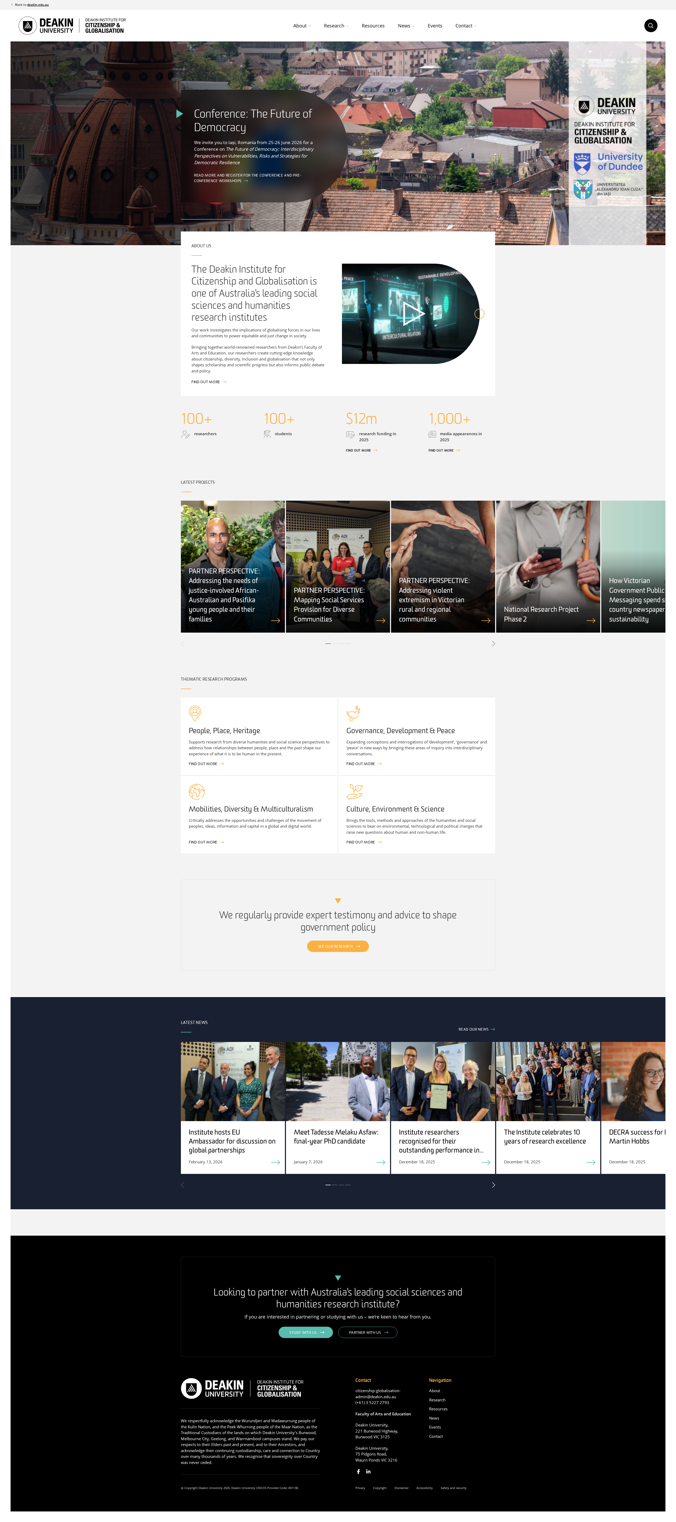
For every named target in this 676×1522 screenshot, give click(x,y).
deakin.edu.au (38, 4)
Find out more (205, 382)
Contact (464, 25)
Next (493, 210)
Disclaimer (402, 1488)
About (300, 25)
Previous (484, 210)
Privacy (360, 1488)
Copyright (380, 1488)
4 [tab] (348, 644)
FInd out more (358, 450)
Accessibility (424, 1488)
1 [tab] (328, 644)
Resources (373, 25)
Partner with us (365, 1333)
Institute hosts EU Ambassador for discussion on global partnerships (232, 1141)
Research (334, 25)
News (404, 25)
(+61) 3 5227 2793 (372, 1402)
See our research (335, 947)
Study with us (303, 1333)
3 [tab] (341, 644)
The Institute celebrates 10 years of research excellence (545, 1137)
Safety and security (454, 1488)
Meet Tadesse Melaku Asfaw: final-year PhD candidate (336, 1137)
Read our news (474, 1030)
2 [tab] (334, 644)
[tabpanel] (233, 567)
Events (435, 25)
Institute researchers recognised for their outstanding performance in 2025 (439, 1146)
